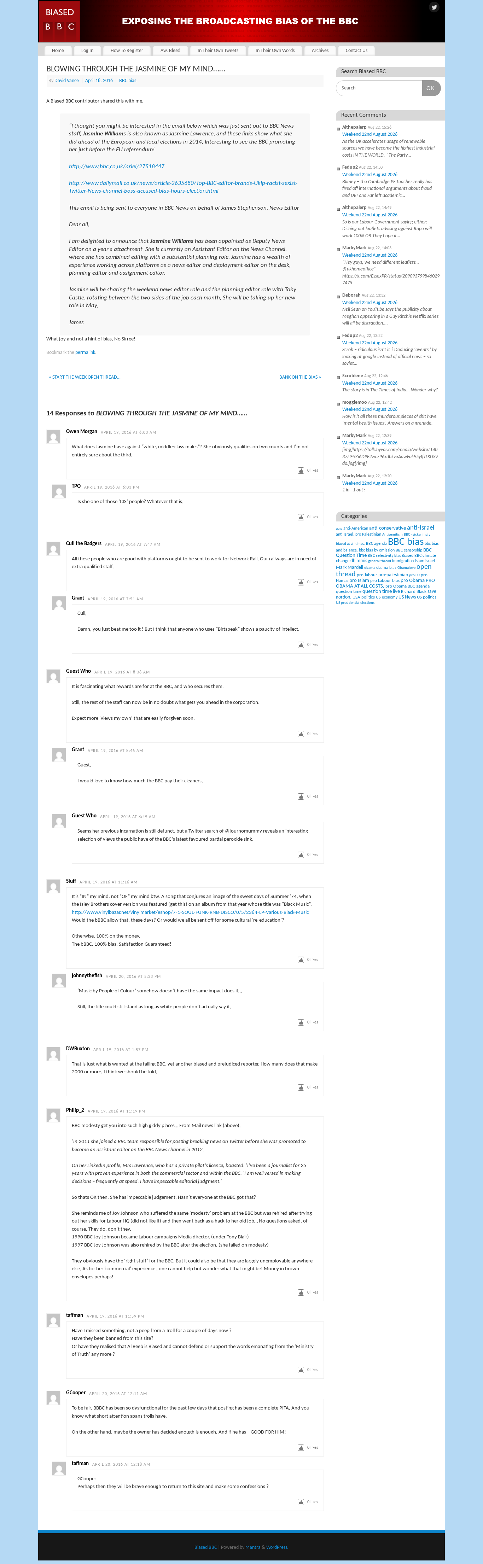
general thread (379, 561)
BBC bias (127, 80)
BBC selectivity (380, 556)
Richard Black (413, 591)
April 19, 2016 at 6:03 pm (111, 487)
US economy (386, 597)
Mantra (253, 1547)
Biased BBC (411, 556)
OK (428, 88)
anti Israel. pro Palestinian (358, 534)
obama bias (386, 568)
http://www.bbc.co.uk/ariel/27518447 (116, 167)
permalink (85, 352)
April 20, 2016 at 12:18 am (121, 1465)
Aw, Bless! (171, 50)
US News (407, 597)
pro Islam (359, 580)
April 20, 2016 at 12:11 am (118, 1394)
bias (397, 556)
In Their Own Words (275, 50)
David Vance (66, 80)
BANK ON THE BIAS (300, 377)
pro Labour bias (385, 581)
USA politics (364, 597)
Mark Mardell (349, 567)
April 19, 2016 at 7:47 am (133, 545)
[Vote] (301, 470)
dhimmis (358, 561)
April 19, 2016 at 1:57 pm (121, 1050)
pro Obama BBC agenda (407, 586)
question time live (381, 591)
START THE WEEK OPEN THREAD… (85, 377)
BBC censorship (409, 550)
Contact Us (356, 50)
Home (58, 50)
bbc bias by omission (377, 550)
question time (348, 591)
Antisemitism (392, 535)
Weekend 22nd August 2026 (369, 134)
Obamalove (406, 568)
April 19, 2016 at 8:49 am (128, 817)
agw (339, 529)
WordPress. (277, 1547)
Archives (320, 50)
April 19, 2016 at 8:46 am (115, 751)
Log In (87, 50)
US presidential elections (355, 603)
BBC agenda (376, 544)
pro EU (414, 575)
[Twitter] (434, 8)
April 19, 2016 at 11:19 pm (116, 1111)
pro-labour (367, 575)
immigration (403, 561)
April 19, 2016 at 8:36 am (122, 672)
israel (430, 561)
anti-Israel (420, 528)
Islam (419, 561)
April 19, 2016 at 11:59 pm (115, 1316)
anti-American (355, 528)
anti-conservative (387, 528)
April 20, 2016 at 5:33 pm (133, 977)
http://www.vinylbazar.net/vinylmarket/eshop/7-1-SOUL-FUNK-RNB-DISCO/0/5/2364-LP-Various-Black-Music (190, 912)
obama (369, 568)
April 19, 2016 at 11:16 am (109, 882)
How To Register (127, 50)
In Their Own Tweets (218, 50)
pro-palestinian (393, 575)
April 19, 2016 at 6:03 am (128, 433)
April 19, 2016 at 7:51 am (115, 599)
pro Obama (413, 580)
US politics (426, 597)
